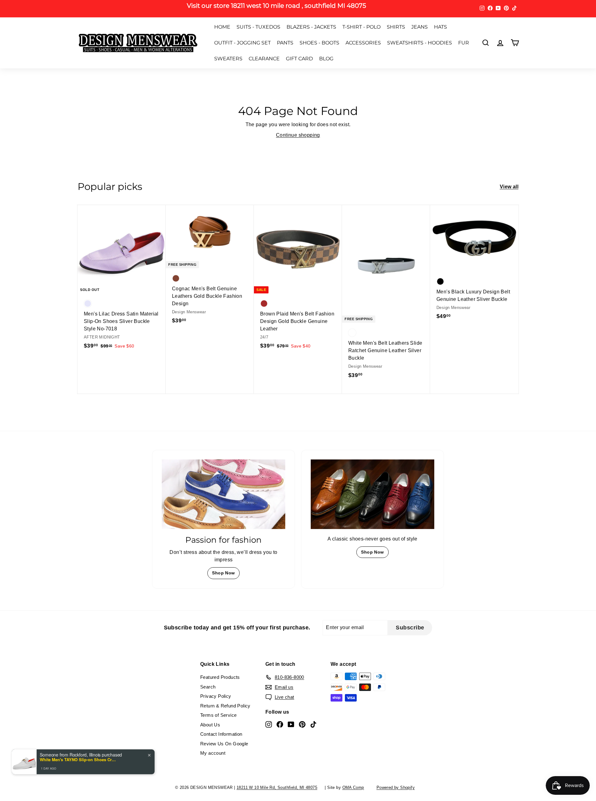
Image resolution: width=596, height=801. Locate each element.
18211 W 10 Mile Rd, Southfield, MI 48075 (277, 787)
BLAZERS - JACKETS (311, 27)
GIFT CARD (299, 59)
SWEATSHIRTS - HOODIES (419, 43)
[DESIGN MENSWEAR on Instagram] (268, 724)
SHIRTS (396, 27)
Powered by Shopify (396, 787)
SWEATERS (228, 59)
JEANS (419, 27)
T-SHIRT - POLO (361, 27)
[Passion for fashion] (223, 494)
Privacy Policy (215, 696)
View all (509, 186)
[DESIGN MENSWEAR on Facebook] (280, 724)
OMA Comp (353, 787)
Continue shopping (298, 135)
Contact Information (221, 734)
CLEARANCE (264, 59)
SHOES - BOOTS (319, 43)
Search (207, 686)
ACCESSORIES (363, 43)
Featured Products (220, 677)
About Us (210, 724)
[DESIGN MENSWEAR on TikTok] (313, 724)
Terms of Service (218, 715)
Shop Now (223, 572)
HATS (440, 27)
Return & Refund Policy (225, 705)
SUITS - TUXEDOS (258, 27)
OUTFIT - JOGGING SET (242, 43)
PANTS (285, 43)
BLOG (326, 59)
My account (212, 753)
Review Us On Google (224, 743)
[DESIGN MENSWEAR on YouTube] (291, 724)
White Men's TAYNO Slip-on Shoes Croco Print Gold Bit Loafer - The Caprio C (78, 759)
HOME (222, 27)
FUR (463, 43)
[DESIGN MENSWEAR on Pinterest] (302, 724)
